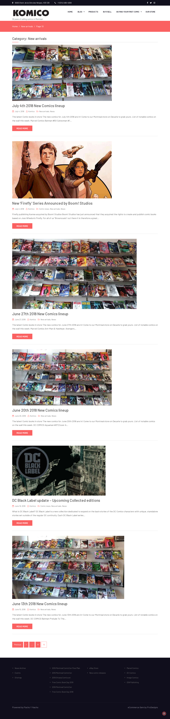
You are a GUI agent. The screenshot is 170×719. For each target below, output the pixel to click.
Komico (31, 111)
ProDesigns (152, 707)
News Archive (20, 668)
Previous (17, 644)
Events (18, 673)
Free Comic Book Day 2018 (62, 692)
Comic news (44, 209)
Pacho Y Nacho (31, 707)
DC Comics (131, 673)
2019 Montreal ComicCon (62, 673)
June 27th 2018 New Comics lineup (40, 313)
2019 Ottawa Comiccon (61, 677)
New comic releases (97, 673)
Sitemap (18, 677)
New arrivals (44, 111)
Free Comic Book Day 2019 (62, 682)
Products (93, 12)
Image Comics (132, 677)
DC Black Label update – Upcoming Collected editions (56, 500)
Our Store (150, 12)
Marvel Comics (133, 668)
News (52, 111)
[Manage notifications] (164, 714)
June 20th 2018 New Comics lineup (40, 410)
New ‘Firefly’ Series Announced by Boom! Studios (52, 203)
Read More (22, 128)
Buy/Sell (107, 12)
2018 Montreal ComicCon (62, 687)
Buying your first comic (127, 12)
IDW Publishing (133, 682)
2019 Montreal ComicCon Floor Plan (66, 668)
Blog (80, 12)
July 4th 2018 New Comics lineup (38, 105)
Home (70, 12)
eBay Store (93, 668)
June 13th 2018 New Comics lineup (39, 603)
